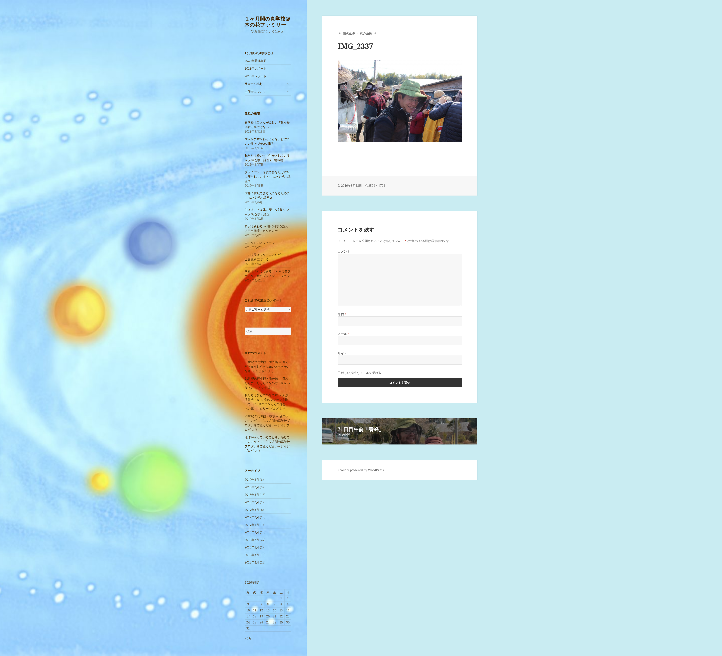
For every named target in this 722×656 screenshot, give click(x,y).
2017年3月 (252, 510)
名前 (342, 314)
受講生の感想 (254, 84)
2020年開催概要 (255, 61)
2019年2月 (252, 487)
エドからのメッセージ (260, 243)
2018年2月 (252, 502)
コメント (344, 251)
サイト (342, 353)
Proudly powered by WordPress (361, 470)
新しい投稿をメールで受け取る (363, 373)
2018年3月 (252, 495)
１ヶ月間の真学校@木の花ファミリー (267, 21)
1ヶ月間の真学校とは (259, 53)
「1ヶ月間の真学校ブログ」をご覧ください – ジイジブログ (267, 425)
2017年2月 (252, 517)
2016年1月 (252, 547)
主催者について (255, 91)
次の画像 (366, 33)
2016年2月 (252, 540)
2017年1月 (252, 525)
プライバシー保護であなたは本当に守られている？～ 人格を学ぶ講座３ (267, 176)
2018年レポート (255, 76)
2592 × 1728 (376, 186)
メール (344, 334)
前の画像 (349, 33)
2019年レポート (255, 68)
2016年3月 (252, 532)
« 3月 (248, 638)
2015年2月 (252, 562)
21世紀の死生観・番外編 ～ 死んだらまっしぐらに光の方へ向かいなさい (267, 366)
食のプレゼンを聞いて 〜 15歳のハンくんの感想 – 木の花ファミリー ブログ (266, 404)
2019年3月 (252, 480)
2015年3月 (252, 555)
